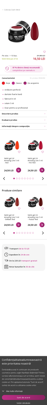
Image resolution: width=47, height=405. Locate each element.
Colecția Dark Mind (12, 10)
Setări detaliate (23, 403)
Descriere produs (10, 113)
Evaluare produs (9, 120)
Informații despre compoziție (16, 126)
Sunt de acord (23, 397)
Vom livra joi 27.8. (10, 58)
